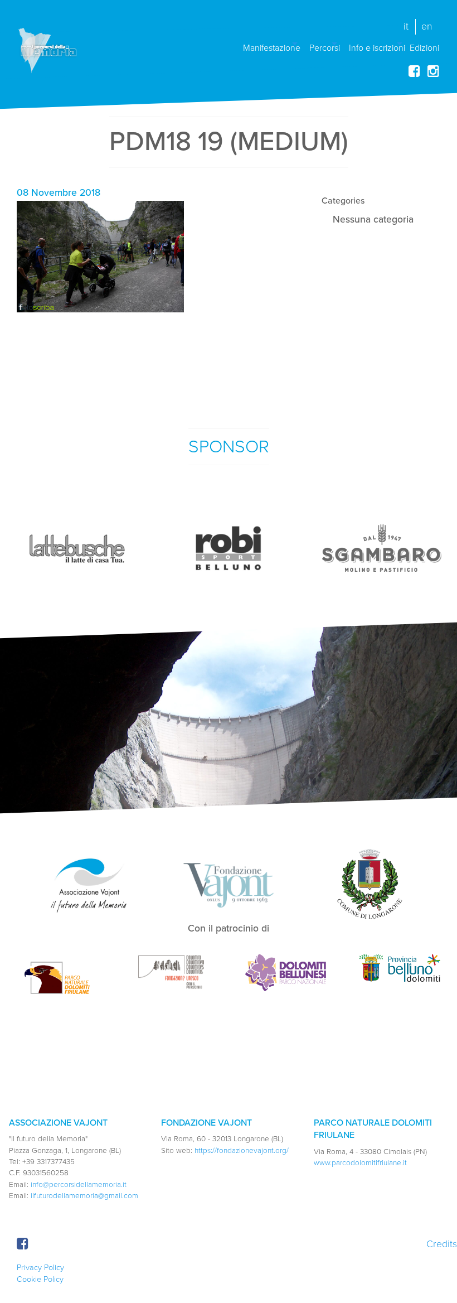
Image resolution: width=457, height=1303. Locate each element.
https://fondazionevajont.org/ (242, 1150)
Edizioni (424, 47)
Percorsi (324, 47)
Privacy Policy (40, 1267)
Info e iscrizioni (377, 47)
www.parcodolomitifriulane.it (360, 1163)
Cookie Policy (40, 1279)
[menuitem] (272, 43)
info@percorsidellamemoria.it (79, 1184)
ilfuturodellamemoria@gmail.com (84, 1195)
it (406, 26)
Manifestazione (271, 47)
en (426, 26)
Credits (441, 1244)
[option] (76, 548)
